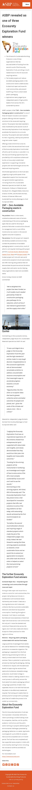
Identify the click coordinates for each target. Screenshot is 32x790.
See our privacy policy (16, 779)
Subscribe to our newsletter (10, 783)
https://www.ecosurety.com (10, 756)
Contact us (10, 786)
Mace (12, 254)
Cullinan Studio (13, 252)
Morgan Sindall (22, 254)
